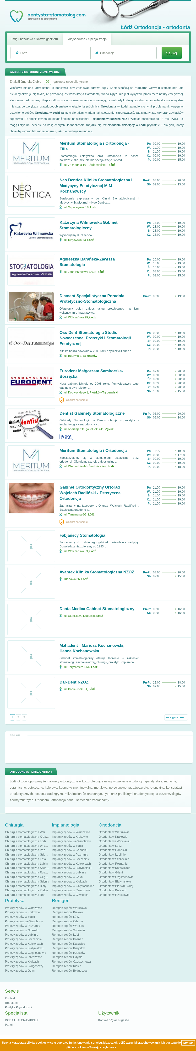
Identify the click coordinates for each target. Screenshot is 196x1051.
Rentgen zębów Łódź (66, 916)
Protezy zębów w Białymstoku (24, 948)
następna (172, 717)
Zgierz (109, 429)
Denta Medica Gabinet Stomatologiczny (97, 609)
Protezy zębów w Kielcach (22, 961)
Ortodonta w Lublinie (112, 854)
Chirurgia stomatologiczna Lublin (26, 863)
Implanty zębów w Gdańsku (69, 850)
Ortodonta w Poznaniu (113, 863)
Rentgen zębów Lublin (66, 934)
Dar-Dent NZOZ (74, 682)
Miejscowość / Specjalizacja (87, 39)
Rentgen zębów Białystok (68, 948)
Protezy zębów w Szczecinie (23, 939)
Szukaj (171, 53)
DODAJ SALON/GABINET (21, 1020)
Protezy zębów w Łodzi (20, 916)
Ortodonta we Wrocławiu (115, 841)
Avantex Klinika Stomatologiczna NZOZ (97, 572)
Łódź (112, 165)
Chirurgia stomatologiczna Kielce (26, 890)
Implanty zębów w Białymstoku (72, 868)
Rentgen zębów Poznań (67, 939)
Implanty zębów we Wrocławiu (71, 841)
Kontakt (10, 998)
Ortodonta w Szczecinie (114, 859)
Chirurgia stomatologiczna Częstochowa (31, 877)
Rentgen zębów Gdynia (67, 957)
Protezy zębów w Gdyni (20, 970)
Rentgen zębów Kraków (67, 912)
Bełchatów (90, 355)
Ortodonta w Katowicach (114, 868)
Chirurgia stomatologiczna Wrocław (28, 845)
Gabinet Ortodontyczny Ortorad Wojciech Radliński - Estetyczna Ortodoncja (90, 493)
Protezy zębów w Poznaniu (22, 926)
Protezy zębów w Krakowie (22, 912)
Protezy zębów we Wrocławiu (24, 921)
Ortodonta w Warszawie (114, 832)
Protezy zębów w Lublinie (21, 934)
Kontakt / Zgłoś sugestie (113, 1020)
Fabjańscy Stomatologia (82, 535)
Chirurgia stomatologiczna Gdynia (27, 881)
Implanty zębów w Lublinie (69, 872)
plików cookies (37, 1042)
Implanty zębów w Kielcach (69, 881)
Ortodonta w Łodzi (110, 845)
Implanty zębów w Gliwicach (70, 895)
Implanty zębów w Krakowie (70, 836)
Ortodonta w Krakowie (113, 836)
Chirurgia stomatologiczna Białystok (28, 886)
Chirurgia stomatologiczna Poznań (27, 850)
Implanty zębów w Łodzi (67, 845)
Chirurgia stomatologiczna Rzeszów (28, 872)
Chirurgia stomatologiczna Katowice (28, 859)
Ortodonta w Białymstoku (115, 881)
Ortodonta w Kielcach (112, 890)
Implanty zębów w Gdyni (67, 877)
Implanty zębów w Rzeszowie (71, 890)
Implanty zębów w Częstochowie (73, 886)
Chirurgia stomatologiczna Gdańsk (27, 854)
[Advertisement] (99, 749)
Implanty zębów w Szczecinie (71, 859)
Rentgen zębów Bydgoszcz (69, 970)
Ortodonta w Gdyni (111, 872)
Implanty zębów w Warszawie (71, 832)
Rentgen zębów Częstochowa (71, 961)
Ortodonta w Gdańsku (113, 850)
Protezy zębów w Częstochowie (25, 952)
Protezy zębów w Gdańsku (22, 930)
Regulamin (12, 1003)
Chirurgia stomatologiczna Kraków (27, 836)
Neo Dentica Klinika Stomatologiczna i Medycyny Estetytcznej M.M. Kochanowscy (96, 186)
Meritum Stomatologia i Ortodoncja (93, 450)
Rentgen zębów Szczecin (68, 930)
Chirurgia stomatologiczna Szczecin (28, 868)
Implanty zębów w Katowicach (71, 863)
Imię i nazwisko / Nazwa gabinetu (34, 39)
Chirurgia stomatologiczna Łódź (25, 841)
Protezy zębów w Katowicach (24, 943)
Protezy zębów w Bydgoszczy (24, 966)
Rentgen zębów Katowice (68, 943)
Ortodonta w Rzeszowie (114, 895)
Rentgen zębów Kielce (66, 966)
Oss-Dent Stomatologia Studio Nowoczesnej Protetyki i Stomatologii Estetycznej (95, 338)
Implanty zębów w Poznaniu (70, 854)
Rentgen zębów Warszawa (69, 908)
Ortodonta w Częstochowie (116, 877)
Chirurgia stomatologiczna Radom (27, 895)
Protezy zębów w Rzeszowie (23, 957)
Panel (9, 1024)
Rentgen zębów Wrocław (68, 926)
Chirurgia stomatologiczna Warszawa (29, 832)
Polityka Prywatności (18, 1007)
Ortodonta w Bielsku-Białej (116, 886)
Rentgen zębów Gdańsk (67, 921)
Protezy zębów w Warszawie (23, 908)
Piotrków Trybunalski (104, 392)
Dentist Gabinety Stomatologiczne (92, 413)
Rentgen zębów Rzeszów (68, 952)
